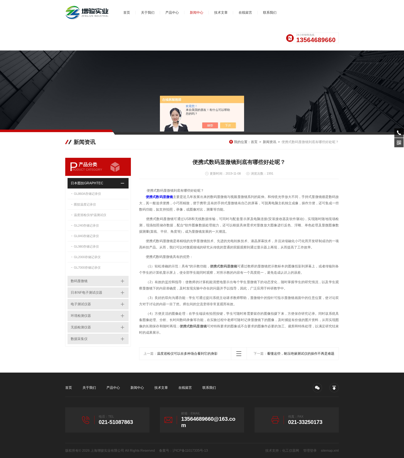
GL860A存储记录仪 (87, 193)
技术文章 (221, 12)
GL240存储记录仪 (86, 225)
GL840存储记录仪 (86, 236)
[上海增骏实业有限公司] (87, 12)
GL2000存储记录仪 (87, 257)
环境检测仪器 (81, 315)
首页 (126, 12)
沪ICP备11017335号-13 (190, 450)
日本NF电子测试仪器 (86, 292)
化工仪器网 (290, 450)
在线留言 (245, 12)
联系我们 (269, 12)
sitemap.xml (330, 450)
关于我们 (147, 12)
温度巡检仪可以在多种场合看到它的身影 (187, 353)
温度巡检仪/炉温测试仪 (90, 215)
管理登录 (310, 450)
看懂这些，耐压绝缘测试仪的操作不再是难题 (300, 353)
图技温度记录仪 (85, 204)
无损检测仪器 (81, 327)
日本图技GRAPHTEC (87, 183)
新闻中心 (196, 12)
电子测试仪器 (81, 304)
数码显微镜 (79, 281)
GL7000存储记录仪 (87, 267)
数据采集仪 (79, 339)
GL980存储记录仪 (86, 246)
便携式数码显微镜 (159, 197)
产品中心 (172, 12)
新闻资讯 (269, 142)
